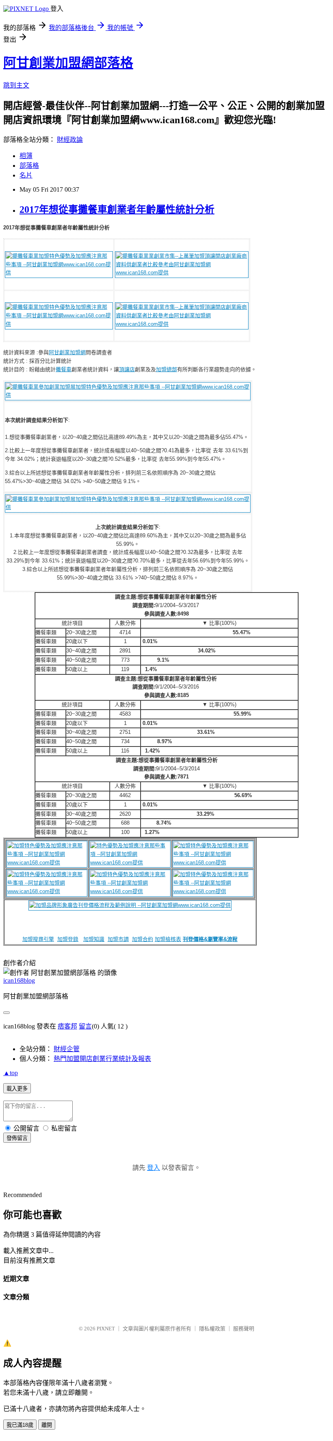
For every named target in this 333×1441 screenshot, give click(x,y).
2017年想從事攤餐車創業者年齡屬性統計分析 (116, 209)
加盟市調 (118, 939)
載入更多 (17, 1089)
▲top (10, 1072)
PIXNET (106, 1329)
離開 (46, 1425)
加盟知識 (93, 939)
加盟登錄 (67, 939)
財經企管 (67, 1048)
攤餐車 (63, 369)
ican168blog (19, 980)
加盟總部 (166, 369)
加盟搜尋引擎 (38, 939)
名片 (25, 175)
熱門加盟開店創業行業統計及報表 (102, 1058)
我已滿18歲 (19, 1425)
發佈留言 (17, 1138)
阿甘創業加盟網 (67, 352)
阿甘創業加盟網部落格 (68, 63)
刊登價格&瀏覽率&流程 (210, 939)
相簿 (25, 155)
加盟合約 (142, 939)
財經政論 (70, 139)
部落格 (29, 165)
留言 (85, 1026)
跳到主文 (16, 85)
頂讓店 (127, 369)
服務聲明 (243, 1329)
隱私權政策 (212, 1329)
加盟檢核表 (168, 939)
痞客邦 (67, 1026)
